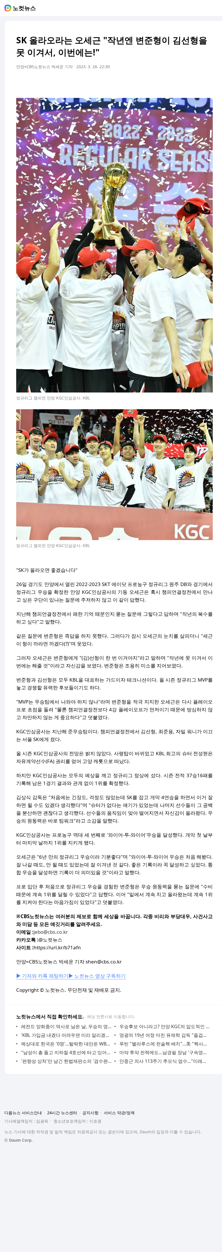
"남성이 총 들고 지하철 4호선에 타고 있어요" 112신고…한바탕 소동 (66, 1052)
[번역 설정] (184, 83)
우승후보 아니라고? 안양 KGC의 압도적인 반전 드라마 (164, 1026)
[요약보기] (160, 83)
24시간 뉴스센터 (62, 1112)
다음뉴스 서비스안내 (23, 1112)
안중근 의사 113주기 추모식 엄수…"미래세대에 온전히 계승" (164, 1061)
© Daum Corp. (18, 1140)
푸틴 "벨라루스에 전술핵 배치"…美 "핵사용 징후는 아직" (164, 1044)
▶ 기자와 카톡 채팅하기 (42, 975)
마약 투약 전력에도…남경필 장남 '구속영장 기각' (164, 1052)
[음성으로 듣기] (172, 83)
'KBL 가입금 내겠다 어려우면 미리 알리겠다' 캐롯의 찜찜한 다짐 (66, 1035)
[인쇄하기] (207, 83)
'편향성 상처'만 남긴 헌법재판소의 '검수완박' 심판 (66, 1061)
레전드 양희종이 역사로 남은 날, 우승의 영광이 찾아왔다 (66, 1026)
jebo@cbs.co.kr (51, 932)
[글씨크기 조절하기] (195, 83)
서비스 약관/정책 (119, 1112)
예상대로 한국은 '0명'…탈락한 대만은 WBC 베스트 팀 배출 (66, 1044)
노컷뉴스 (24, 8)
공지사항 (90, 1112)
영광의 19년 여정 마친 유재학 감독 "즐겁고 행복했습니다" (164, 1035)
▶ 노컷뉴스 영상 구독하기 (97, 975)
